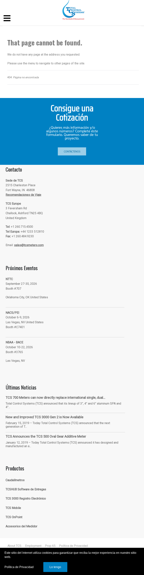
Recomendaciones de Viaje (23, 195)
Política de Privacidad (73, 546)
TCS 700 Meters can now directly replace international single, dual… (55, 397)
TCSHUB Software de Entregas (26, 489)
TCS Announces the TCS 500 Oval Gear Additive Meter (46, 436)
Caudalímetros (15, 480)
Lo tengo (55, 567)
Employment (33, 546)
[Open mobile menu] (7, 18)
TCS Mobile (13, 508)
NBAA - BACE (14, 342)
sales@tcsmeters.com (29, 245)
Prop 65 (50, 546)
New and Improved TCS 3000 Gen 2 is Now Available (44, 417)
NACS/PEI (12, 312)
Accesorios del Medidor (21, 526)
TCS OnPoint (14, 517)
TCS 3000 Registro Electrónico (26, 498)
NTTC (9, 279)
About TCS (14, 546)
